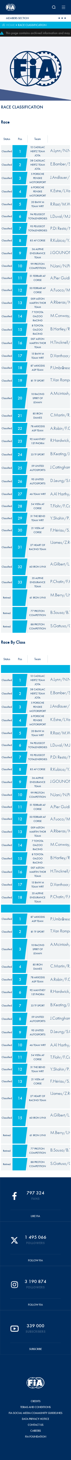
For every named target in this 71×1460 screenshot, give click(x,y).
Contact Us (35, 1425)
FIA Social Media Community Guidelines (35, 1413)
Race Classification (32, 25)
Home (10, 25)
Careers (35, 1430)
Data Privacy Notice (35, 1419)
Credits (35, 1401)
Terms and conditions (35, 1407)
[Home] (17, 7)
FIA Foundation (35, 1436)
